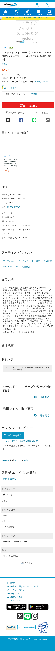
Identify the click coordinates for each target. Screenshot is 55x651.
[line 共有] (34, 119)
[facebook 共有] (21, 119)
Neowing (5, 460)
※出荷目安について (41, 82)
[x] (20, 616)
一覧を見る (43, 397)
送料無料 (34, 94)
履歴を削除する (9, 479)
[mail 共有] (47, 119)
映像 (26, 460)
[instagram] (34, 616)
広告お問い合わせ (15, 597)
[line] (27, 616)
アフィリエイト (14, 600)
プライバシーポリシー (17, 590)
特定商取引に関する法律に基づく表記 (24, 586)
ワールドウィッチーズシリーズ (16, 541)
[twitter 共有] (8, 119)
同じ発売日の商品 (10, 556)
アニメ (5, 64)
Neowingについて (14, 593)
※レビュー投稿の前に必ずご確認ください (20, 441)
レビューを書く (9, 88)
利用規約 (11, 583)
